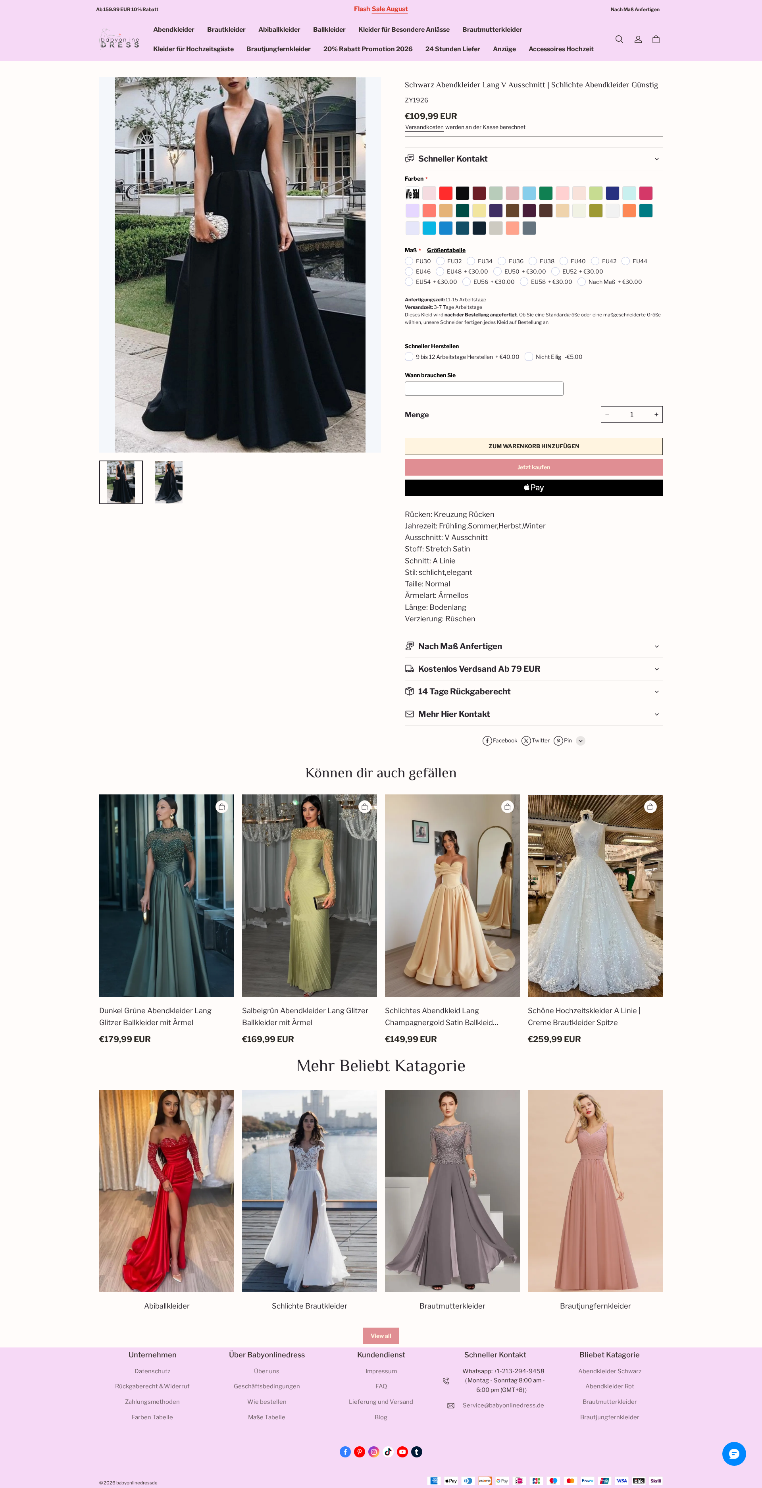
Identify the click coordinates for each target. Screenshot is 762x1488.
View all (381, 1335)
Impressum (381, 1371)
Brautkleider (226, 29)
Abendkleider (173, 29)
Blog (381, 1417)
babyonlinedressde (137, 1483)
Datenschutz (152, 1371)
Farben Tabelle (152, 1417)
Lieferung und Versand (381, 1401)
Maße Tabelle (266, 1417)
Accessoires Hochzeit (561, 49)
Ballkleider (329, 29)
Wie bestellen (267, 1401)
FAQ (381, 1386)
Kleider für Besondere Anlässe (404, 29)
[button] (619, 39)
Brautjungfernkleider (278, 49)
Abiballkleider (279, 29)
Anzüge (504, 49)
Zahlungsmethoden (152, 1401)
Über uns (266, 1371)
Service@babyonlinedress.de (503, 1405)
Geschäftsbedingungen (267, 1386)
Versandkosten (424, 127)
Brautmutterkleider (492, 29)
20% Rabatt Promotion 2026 (368, 49)
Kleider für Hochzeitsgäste (193, 49)
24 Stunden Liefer (452, 49)
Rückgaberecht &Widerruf (152, 1386)
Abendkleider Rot (609, 1386)
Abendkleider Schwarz (609, 1371)
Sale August (390, 9)
